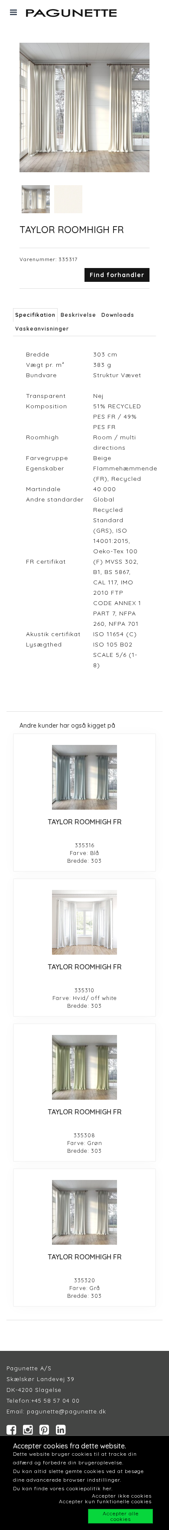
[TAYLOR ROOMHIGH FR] (84, 777)
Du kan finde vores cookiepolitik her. (63, 1488)
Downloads (117, 315)
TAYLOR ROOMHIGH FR (85, 821)
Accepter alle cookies (121, 1516)
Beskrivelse (78, 315)
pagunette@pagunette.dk (66, 1411)
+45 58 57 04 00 (55, 1400)
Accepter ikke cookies (122, 1495)
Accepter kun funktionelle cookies (105, 1501)
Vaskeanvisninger (42, 328)
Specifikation (35, 315)
